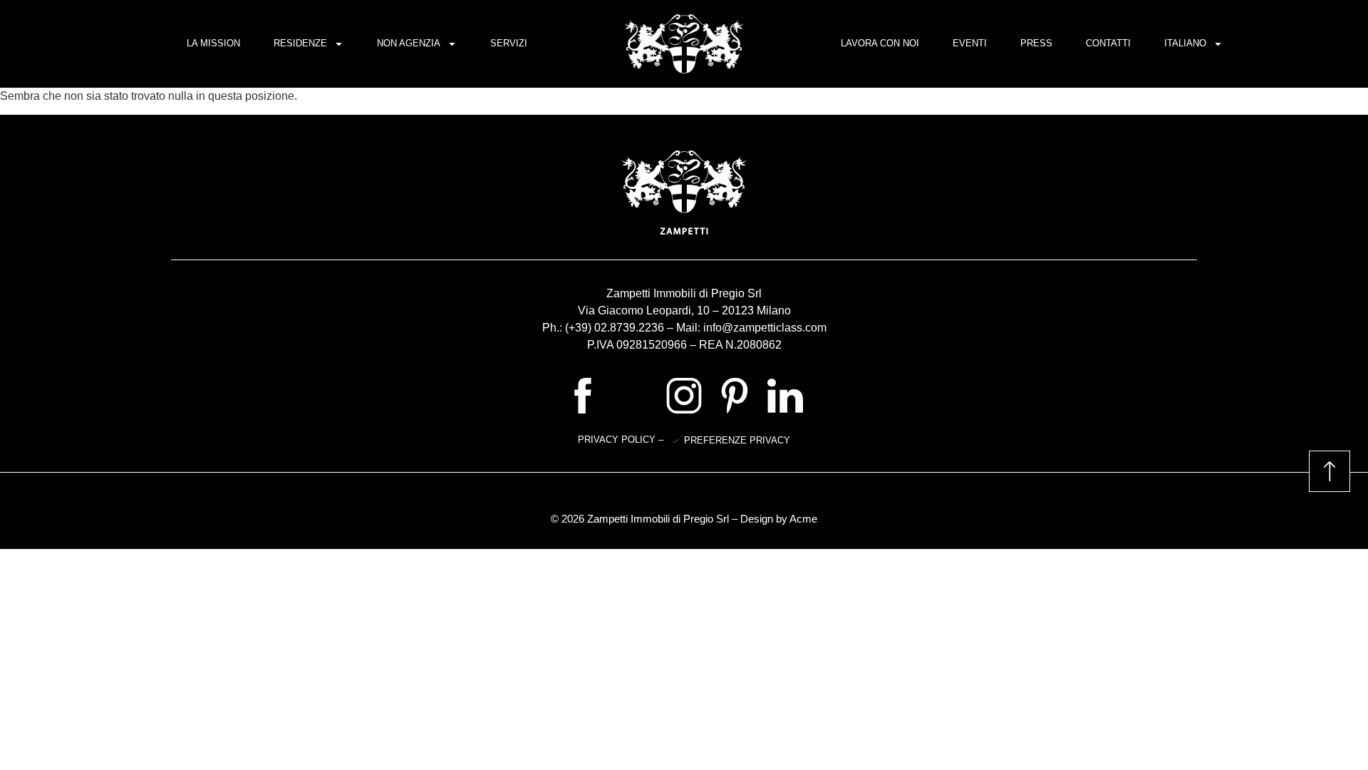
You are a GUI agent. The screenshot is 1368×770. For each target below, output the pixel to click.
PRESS (1036, 43)
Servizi (508, 43)
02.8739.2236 (629, 328)
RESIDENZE (300, 43)
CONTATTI (1108, 43)
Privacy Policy (618, 439)
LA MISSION (213, 43)
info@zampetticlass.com (764, 328)
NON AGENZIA (408, 43)
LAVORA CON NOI (880, 43)
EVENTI (970, 43)
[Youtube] (633, 396)
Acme (803, 519)
